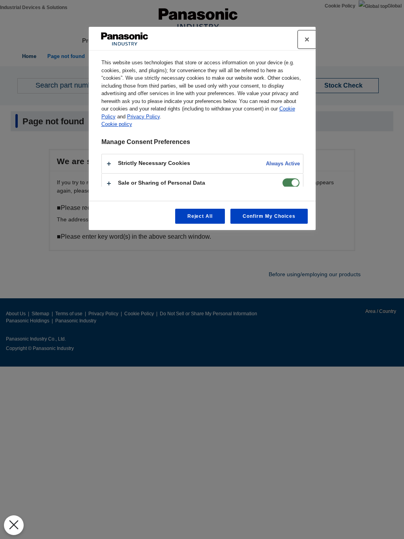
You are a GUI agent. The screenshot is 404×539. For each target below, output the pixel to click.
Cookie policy (116, 124)
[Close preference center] (307, 39)
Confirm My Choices (269, 216)
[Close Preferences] (14, 525)
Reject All (200, 216)
